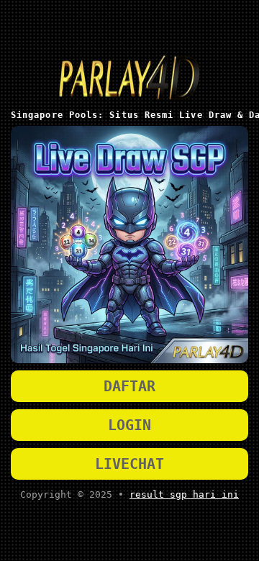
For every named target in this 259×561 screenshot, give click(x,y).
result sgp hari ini (184, 494)
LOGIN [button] (129, 425)
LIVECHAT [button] (129, 464)
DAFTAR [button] (129, 386)
